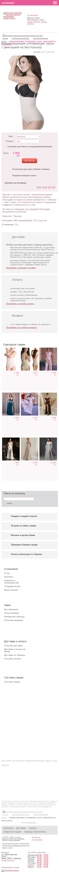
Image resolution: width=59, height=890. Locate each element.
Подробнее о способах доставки (21, 268)
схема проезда (33, 22)
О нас (7, 573)
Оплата (32, 828)
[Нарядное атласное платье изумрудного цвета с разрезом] (11, 404)
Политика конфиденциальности (16, 846)
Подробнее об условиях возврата (21, 327)
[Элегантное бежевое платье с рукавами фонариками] (29, 404)
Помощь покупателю (35, 832)
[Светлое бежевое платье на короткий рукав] (29, 449)
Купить (29, 160)
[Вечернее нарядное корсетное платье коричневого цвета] (48, 404)
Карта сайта (7, 848)
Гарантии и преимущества (11, 581)
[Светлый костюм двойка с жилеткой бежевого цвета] (48, 359)
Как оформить (11, 609)
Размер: (10, 141)
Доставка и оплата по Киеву (15, 650)
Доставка (21, 828)
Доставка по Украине (14, 655)
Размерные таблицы (14, 616)
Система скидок (12, 682)
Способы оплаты (12, 658)
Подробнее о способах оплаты (20, 304)
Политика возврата (13, 620)
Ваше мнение (11, 590)
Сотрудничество (12, 586)
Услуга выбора (11, 613)
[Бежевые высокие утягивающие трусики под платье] (11, 359)
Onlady (17, 837)
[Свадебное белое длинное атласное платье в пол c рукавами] (48, 449)
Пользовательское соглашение (15, 844)
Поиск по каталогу (14, 493)
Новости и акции (12, 832)
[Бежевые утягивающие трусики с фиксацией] (29, 359)
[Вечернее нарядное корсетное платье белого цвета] (11, 449)
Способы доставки (13, 645)
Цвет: (11, 136)
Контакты (8, 577)
